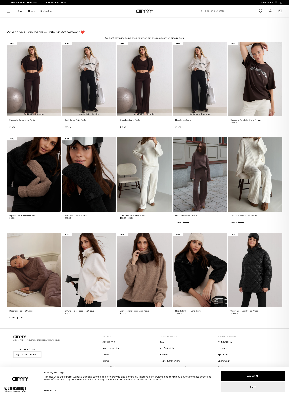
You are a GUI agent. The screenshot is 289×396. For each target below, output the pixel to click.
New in (31, 11)
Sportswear (223, 360)
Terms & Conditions (170, 360)
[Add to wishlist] (144, 174)
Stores (106, 360)
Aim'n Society (167, 348)
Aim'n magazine (111, 348)
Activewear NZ (225, 341)
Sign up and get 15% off (27, 354)
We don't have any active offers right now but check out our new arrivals (144, 38)
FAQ (162, 341)
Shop (20, 11)
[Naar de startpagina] (144, 11)
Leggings (222, 348)
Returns (164, 354)
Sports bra (223, 354)
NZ (281, 2)
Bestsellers (46, 11)
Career (106, 354)
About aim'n (109, 341)
